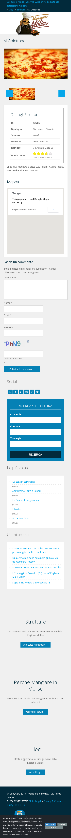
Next (61, 93)
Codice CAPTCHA (13, 358)
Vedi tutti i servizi (34, 711)
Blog (11, 9)
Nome (8, 302)
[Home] (33, 24)
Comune (15, 426)
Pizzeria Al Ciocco (21, 518)
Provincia (15, 414)
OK (53, 209)
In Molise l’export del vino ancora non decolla (36, 567)
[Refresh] (28, 341)
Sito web (8, 327)
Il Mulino (16, 509)
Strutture (21, 9)
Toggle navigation (10, 20)
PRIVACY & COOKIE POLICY (56, 826)
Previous (9, 93)
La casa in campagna (23, 481)
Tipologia (15, 438)
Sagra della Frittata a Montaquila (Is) (31, 582)
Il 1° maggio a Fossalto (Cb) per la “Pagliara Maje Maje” (35, 575)
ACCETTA (50, 824)
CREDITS (20, 804)
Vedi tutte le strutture (34, 644)
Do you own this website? (24, 209)
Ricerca (35, 454)
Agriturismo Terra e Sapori (26, 490)
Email (7, 315)
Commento (10, 277)
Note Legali (35, 801)
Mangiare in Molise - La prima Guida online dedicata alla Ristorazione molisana (33, 3)
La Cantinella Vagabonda (25, 500)
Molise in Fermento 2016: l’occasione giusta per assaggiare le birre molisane (35, 550)
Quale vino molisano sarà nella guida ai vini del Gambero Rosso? (35, 559)
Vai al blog (34, 772)
